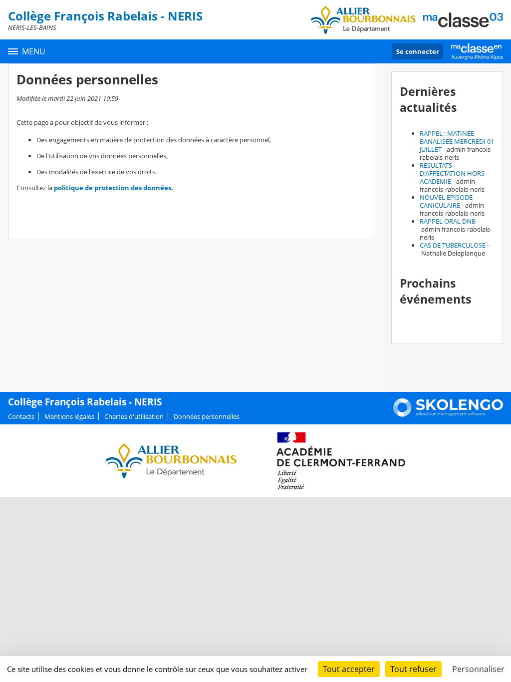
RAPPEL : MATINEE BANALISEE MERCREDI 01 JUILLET (457, 141)
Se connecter (417, 51)
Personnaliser (478, 669)
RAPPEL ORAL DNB (448, 221)
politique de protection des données (112, 187)
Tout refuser (413, 669)
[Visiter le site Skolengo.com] (448, 414)
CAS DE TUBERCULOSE (453, 245)
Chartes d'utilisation (134, 416)
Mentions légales (69, 416)
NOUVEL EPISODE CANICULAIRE (446, 201)
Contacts (21, 416)
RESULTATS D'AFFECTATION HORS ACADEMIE (452, 173)
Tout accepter (349, 669)
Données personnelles (207, 416)
